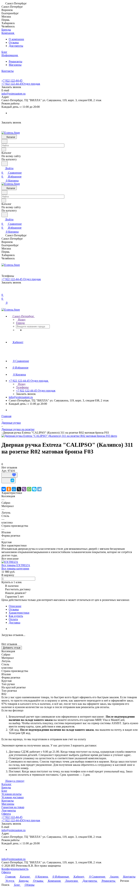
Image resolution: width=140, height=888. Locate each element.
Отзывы (14, 42)
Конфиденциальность (14, 868)
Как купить (16, 616)
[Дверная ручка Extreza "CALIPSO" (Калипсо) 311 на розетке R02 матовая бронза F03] (59, 435)
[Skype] (34, 489)
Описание (15, 606)
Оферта (6, 813)
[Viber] (24, 489)
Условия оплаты (11, 794)
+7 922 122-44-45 (11, 80)
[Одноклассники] (9, 489)
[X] (19, 489)
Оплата (13, 619)
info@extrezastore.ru (13, 93)
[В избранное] (9, 475)
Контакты (7, 800)
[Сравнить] (8, 480)
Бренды (6, 787)
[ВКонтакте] (3, 489)
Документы (16, 45)
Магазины (15, 64)
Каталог (6, 784)
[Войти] (3, 290)
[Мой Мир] (14, 489)
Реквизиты (15, 61)
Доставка (14, 622)
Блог (4, 790)
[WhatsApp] (29, 489)
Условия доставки (12, 797)
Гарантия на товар (12, 807)
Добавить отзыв (11, 647)
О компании (16, 39)
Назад (21, 319)
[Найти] (4, 163)
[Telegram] (39, 489)
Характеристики (19, 612)
